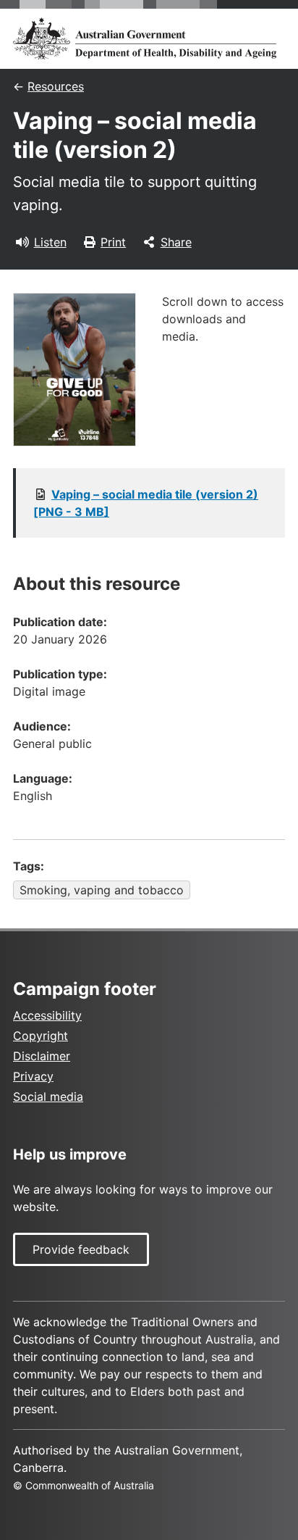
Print (113, 242)
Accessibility (47, 1015)
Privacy (33, 1076)
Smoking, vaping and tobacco (102, 890)
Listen (50, 242)
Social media (48, 1096)
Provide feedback (81, 1249)
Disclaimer (41, 1056)
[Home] (149, 38)
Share (176, 242)
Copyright (40, 1035)
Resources (55, 86)
